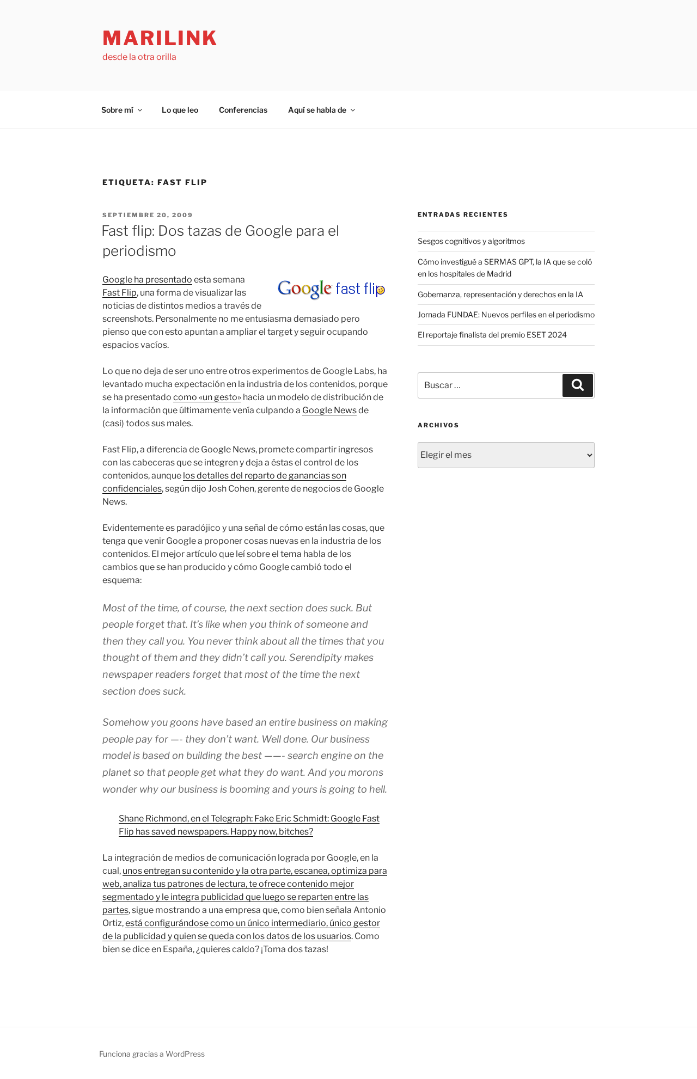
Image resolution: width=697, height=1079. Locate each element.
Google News (329, 410)
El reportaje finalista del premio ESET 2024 (492, 334)
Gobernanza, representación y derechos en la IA (500, 294)
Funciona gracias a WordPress (152, 1053)
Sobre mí (117, 109)
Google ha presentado (147, 279)
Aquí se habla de (317, 109)
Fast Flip (119, 292)
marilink (160, 38)
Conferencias (243, 109)
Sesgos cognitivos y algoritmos (471, 241)
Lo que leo (180, 109)
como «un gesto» (207, 397)
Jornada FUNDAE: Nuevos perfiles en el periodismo (506, 314)
